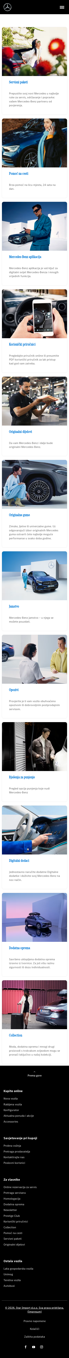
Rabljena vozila (13, 1104)
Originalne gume (19, 514)
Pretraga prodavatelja (17, 1151)
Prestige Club (12, 1216)
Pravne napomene (35, 1321)
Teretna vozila (12, 1280)
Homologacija (12, 1198)
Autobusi (9, 1286)
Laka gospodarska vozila (18, 1268)
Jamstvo (14, 606)
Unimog (8, 1274)
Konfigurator (11, 1110)
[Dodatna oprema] (34, 917)
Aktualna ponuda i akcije (19, 1116)
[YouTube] (33, 1347)
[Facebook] (26, 1347)
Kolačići (34, 1329)
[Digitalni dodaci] (34, 830)
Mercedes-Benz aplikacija (25, 256)
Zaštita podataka (34, 1337)
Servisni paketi (18, 82)
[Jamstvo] (34, 575)
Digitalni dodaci (19, 860)
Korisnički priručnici (22, 344)
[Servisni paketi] (34, 51)
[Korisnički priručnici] (34, 313)
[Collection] (34, 1004)
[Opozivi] (34, 659)
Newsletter (10, 1210)
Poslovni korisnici (14, 1163)
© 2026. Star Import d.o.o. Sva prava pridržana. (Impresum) (34, 1310)
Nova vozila (11, 1098)
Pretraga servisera (15, 1193)
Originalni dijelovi (20, 431)
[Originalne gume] (34, 484)
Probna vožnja (12, 1146)
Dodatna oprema (19, 947)
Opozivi (14, 689)
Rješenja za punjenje (22, 777)
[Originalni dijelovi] (34, 401)
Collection (15, 1035)
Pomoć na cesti (18, 173)
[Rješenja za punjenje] (34, 746)
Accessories (11, 1121)
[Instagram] (41, 1347)
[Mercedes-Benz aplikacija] (34, 226)
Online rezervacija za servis (20, 1187)
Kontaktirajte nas (14, 1157)
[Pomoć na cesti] (34, 143)
